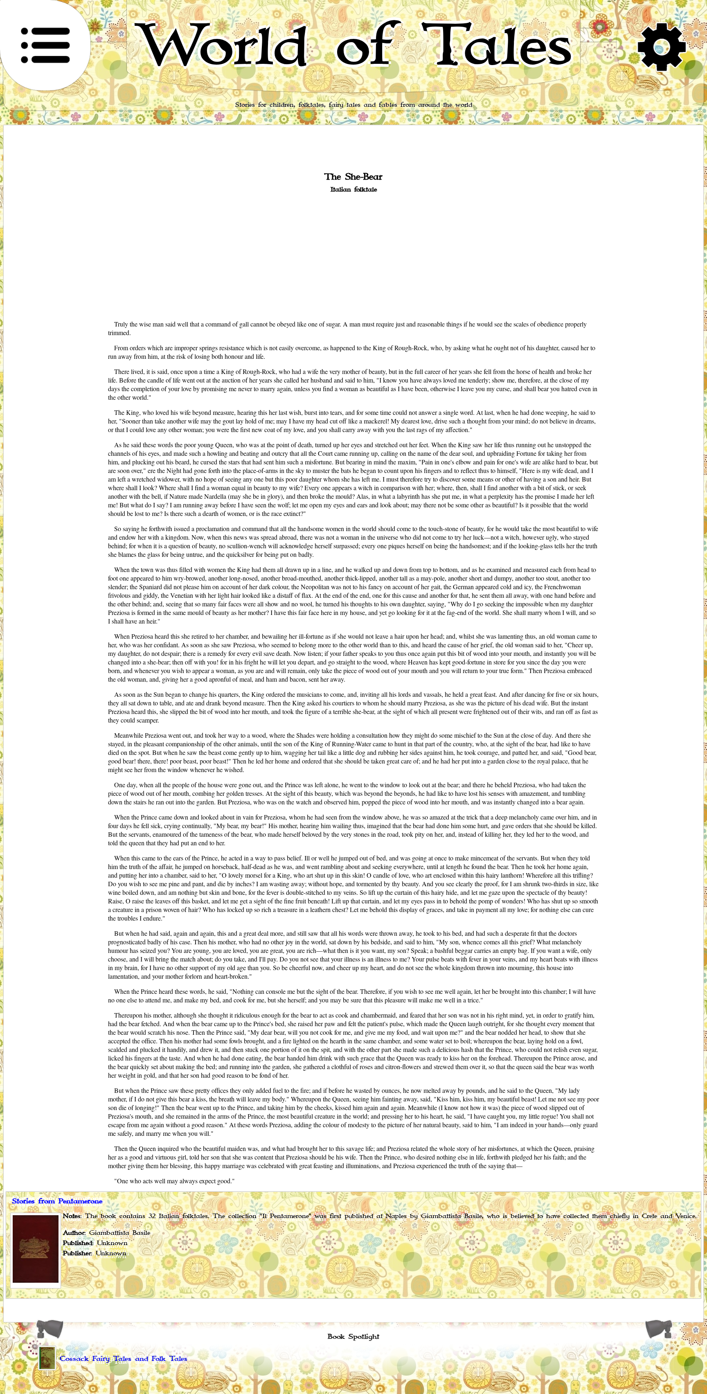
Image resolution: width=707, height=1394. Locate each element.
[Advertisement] (353, 255)
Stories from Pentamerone (57, 1201)
